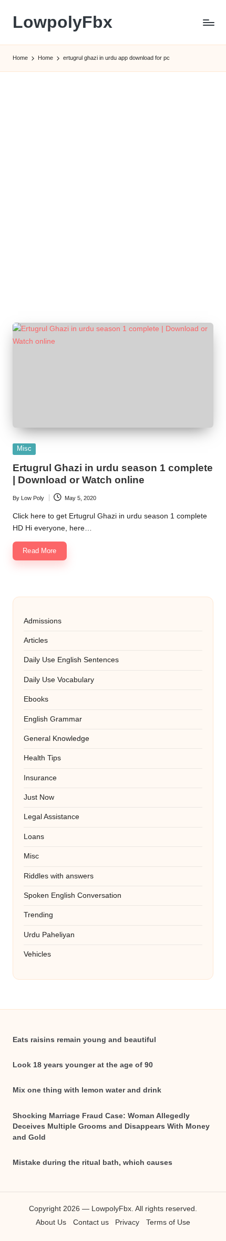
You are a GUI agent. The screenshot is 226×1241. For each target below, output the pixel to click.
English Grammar (53, 719)
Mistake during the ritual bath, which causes (92, 1162)
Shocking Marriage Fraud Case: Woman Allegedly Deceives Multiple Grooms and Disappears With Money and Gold (111, 1126)
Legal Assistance (51, 817)
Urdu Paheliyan (49, 935)
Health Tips (42, 758)
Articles (36, 640)
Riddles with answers (59, 876)
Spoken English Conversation (72, 895)
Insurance (40, 778)
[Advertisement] (113, 185)
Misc (24, 448)
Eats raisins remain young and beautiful (84, 1040)
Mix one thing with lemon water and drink (87, 1090)
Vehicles (37, 954)
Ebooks (36, 699)
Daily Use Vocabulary (59, 680)
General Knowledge (56, 739)
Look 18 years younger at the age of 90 (83, 1065)
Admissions (42, 621)
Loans (34, 837)
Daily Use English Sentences (71, 660)
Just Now (39, 797)
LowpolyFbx (62, 22)
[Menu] (208, 22)
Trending (38, 915)
